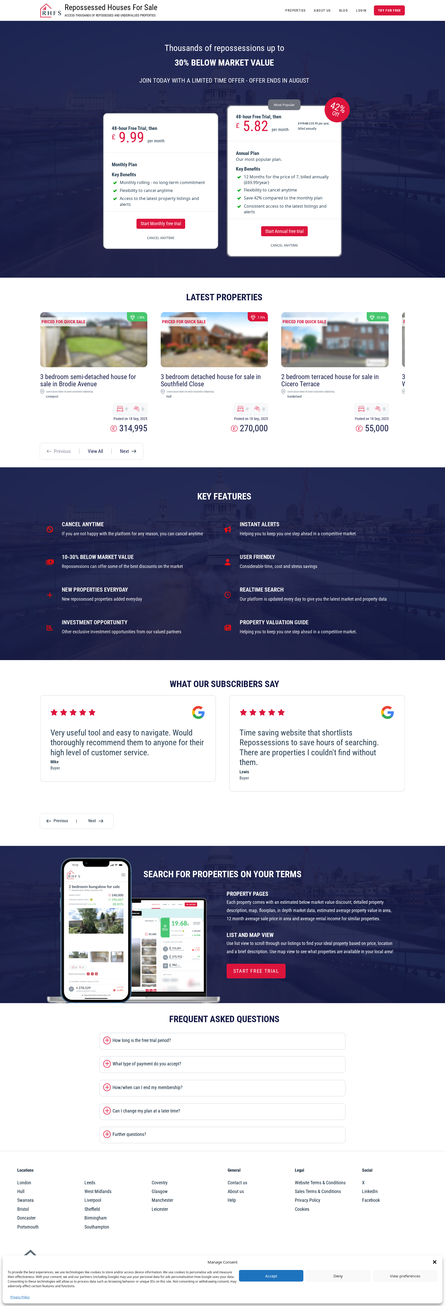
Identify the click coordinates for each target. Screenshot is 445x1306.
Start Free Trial (256, 971)
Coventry (160, 1182)
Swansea (25, 1200)
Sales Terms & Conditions (318, 1191)
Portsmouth (28, 1227)
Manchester (162, 1200)
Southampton (96, 1227)
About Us (322, 10)
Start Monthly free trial (161, 223)
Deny (338, 1275)
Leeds (89, 1182)
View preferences (405, 1275)
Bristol (23, 1209)
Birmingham (95, 1218)
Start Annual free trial (284, 231)
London (24, 1182)
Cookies (302, 1209)
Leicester (160, 1209)
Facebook (371, 1200)
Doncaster (26, 1218)
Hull (20, 1191)
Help (232, 1200)
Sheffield (92, 1209)
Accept (271, 1275)
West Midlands (98, 1191)
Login (361, 10)
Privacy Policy (20, 1297)
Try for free (389, 10)
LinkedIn (370, 1191)
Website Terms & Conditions (320, 1182)
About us (236, 1191)
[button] (434, 1262)
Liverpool (92, 1200)
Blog (343, 10)
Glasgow (160, 1191)
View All (95, 451)
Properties (295, 10)
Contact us (237, 1182)
